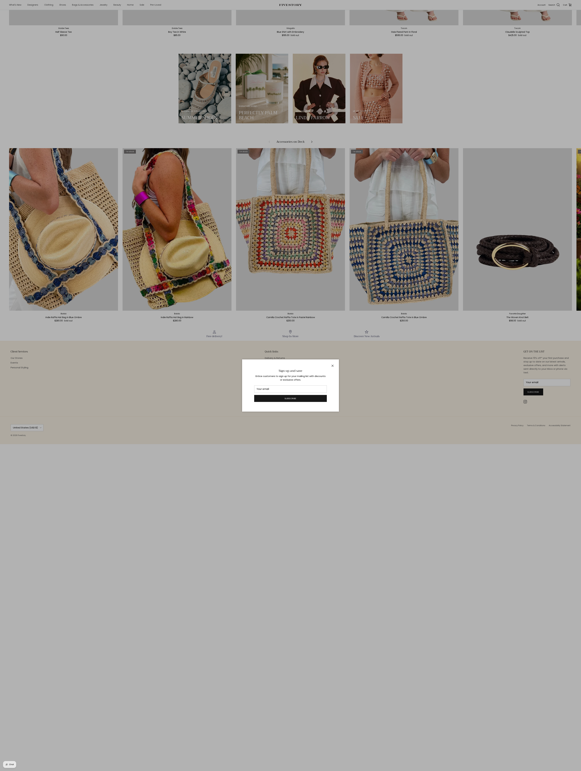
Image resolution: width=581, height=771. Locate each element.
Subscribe (290, 398)
